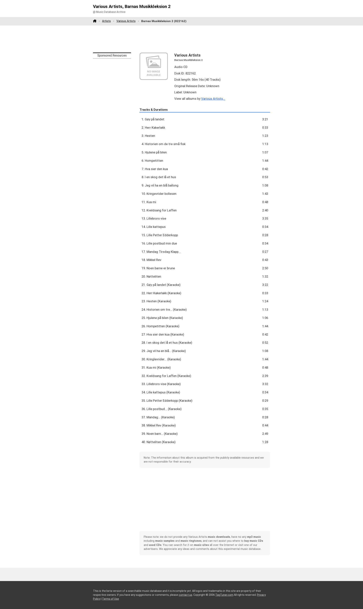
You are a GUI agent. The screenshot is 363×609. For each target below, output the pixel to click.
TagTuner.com (224, 594)
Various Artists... (213, 99)
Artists (106, 21)
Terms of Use (110, 598)
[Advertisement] (181, 38)
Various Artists (126, 21)
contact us (185, 594)
